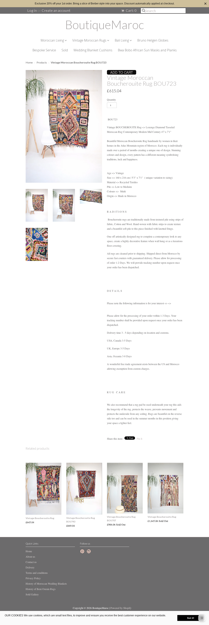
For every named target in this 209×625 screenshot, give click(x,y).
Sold (65, 50)
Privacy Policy (33, 578)
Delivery (30, 567)
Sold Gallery (32, 594)
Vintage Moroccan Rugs (89, 40)
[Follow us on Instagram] (89, 552)
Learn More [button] (11, 619)
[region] (104, 3)
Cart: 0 (131, 10)
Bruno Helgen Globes (152, 40)
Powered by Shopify (120, 608)
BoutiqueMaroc (104, 24)
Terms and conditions (37, 572)
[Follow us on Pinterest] (82, 552)
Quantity (111, 99)
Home (29, 551)
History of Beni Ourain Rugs (41, 589)
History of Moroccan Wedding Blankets (46, 583)
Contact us (31, 562)
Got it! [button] (190, 618)
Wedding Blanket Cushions (92, 50)
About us (30, 556)
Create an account (56, 10)
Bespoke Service (44, 50)
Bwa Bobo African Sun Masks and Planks (147, 50)
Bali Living (122, 40)
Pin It (139, 438)
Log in (32, 10)
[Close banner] (205, 4)
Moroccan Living (53, 40)
